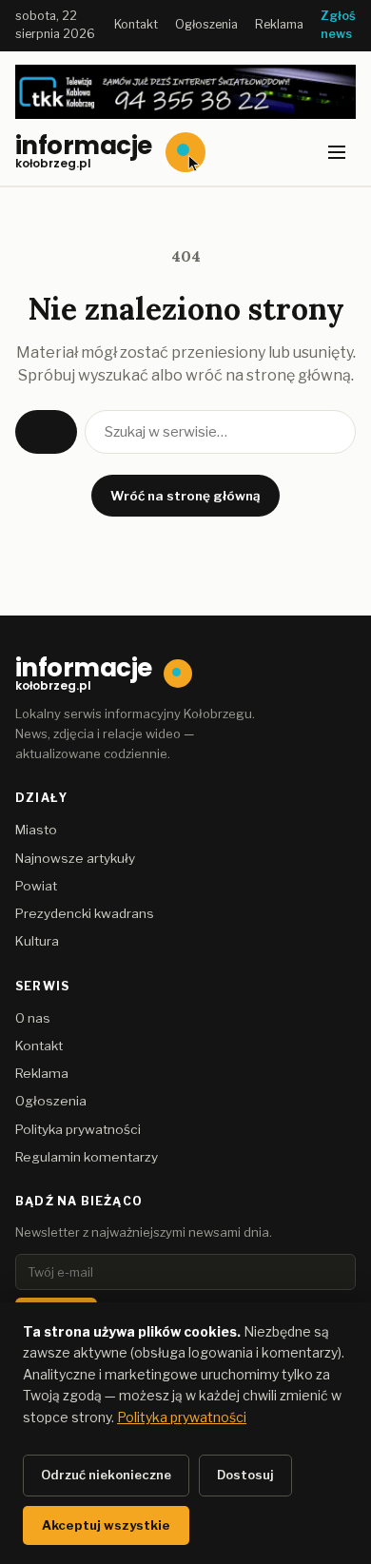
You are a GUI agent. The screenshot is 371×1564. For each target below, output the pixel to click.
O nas (32, 1018)
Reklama (279, 24)
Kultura (37, 940)
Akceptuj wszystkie (106, 1525)
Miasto (36, 829)
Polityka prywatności (78, 1129)
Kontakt (136, 24)
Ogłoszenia (206, 24)
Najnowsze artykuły (75, 858)
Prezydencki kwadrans (84, 913)
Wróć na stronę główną (185, 495)
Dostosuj (245, 1474)
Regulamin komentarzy (86, 1156)
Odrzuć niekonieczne (106, 1474)
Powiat (36, 885)
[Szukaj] (46, 432)
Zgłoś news (338, 25)
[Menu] (337, 152)
